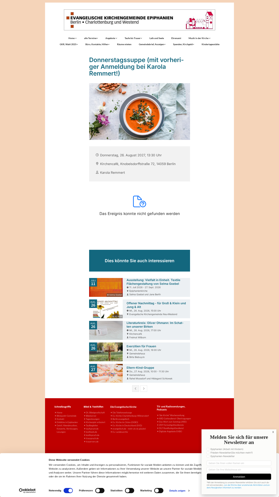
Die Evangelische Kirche (123, 406)
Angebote (110, 38)
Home (71, 38)
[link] (72, 38)
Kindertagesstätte (210, 44)
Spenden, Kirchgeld (183, 44)
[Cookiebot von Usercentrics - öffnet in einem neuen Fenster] (27, 490)
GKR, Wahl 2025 (68, 44)
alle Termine (90, 38)
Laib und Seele (157, 38)
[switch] (99, 490)
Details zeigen (177, 490)
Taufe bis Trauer (132, 38)
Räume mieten (124, 44)
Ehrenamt (176, 38)
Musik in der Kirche (199, 38)
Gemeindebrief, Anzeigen (151, 44)
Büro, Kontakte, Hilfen (96, 44)
